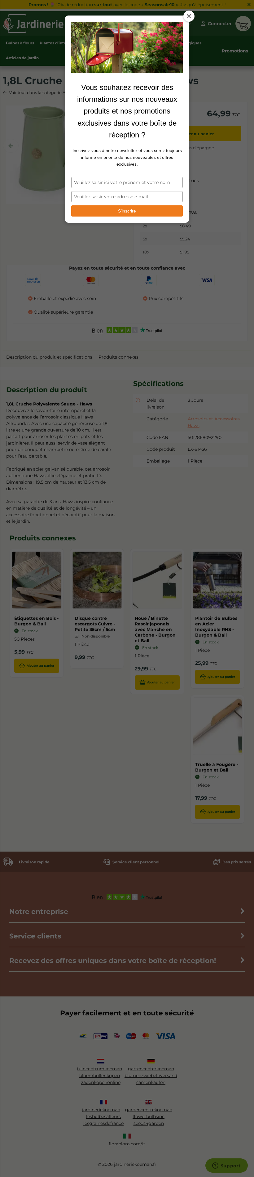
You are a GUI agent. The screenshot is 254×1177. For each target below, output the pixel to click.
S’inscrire (127, 210)
